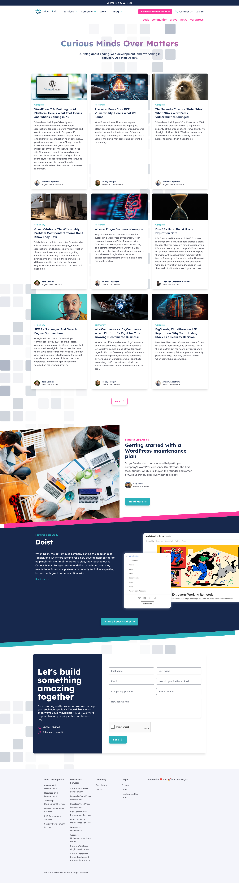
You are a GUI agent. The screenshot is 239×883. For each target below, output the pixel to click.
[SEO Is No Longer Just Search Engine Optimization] (59, 307)
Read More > (42, 579)
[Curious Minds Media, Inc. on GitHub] (193, 872)
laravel (173, 19)
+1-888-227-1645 (123, 2)
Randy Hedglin (109, 181)
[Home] (46, 11)
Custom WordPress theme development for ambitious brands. (80, 857)
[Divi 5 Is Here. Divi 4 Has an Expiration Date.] (180, 207)
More (117, 401)
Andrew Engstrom (50, 181)
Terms (124, 789)
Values (99, 789)
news (183, 19)
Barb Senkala (47, 281)
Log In (199, 11)
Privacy (125, 785)
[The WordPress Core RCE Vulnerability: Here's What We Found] (119, 87)
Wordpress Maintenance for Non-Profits (80, 838)
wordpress (196, 19)
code (146, 19)
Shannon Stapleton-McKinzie (176, 281)
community (159, 19)
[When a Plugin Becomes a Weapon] (119, 207)
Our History (101, 785)
